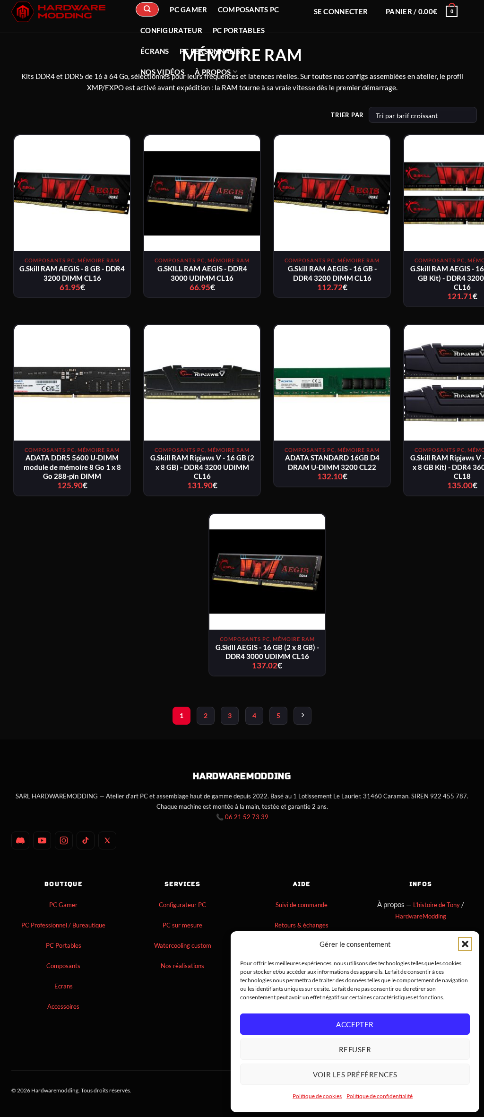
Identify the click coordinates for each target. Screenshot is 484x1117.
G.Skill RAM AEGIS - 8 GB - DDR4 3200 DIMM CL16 (72, 273)
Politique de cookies (317, 1096)
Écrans (154, 51)
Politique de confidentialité (379, 1096)
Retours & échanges (301, 925)
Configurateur (171, 30)
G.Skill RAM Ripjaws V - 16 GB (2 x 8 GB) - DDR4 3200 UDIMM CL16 (202, 466)
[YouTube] (42, 840)
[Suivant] (302, 716)
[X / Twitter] (107, 840)
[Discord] (20, 840)
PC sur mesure (182, 925)
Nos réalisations (182, 966)
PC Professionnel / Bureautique (63, 925)
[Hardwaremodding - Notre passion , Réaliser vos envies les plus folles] (58, 11)
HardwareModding (420, 916)
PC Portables (239, 30)
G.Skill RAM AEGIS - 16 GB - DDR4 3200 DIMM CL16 (332, 273)
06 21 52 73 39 (246, 817)
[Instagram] (64, 840)
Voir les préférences (355, 1074)
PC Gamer (63, 905)
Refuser (355, 1049)
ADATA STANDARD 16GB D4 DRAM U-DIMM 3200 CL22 (332, 462)
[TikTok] (86, 840)
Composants (63, 966)
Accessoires (63, 1006)
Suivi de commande (302, 905)
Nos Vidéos (162, 72)
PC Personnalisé (212, 51)
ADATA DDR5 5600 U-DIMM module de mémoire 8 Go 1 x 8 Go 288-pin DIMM (72, 466)
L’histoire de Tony (436, 905)
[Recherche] (147, 9)
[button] (465, 944)
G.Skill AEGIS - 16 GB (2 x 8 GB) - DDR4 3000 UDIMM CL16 (267, 652)
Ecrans (63, 986)
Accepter (355, 1024)
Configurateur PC (182, 905)
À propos (213, 72)
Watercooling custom (182, 945)
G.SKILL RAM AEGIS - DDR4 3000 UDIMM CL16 (202, 273)
